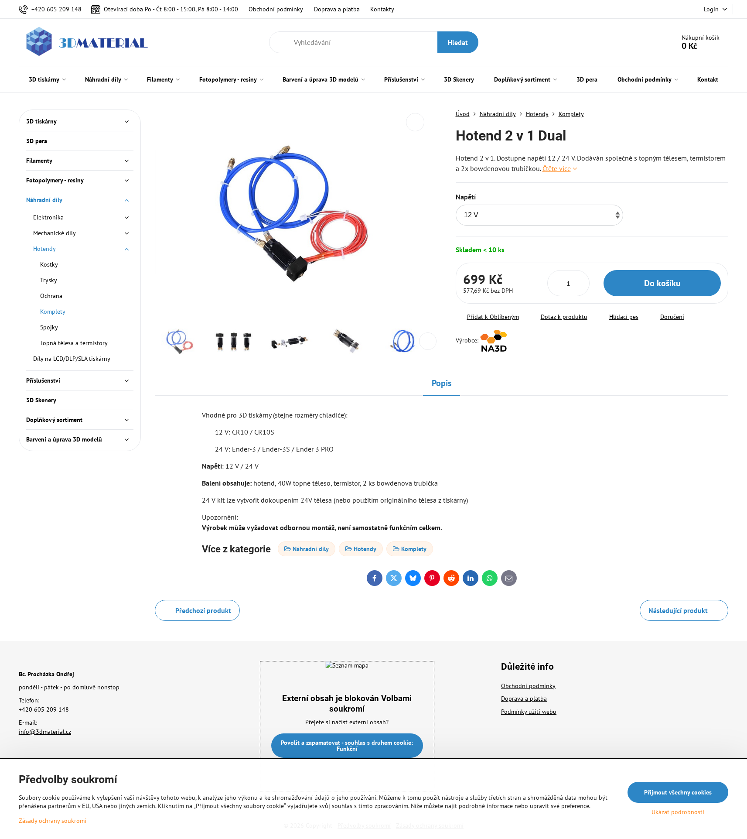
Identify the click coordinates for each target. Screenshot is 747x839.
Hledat (458, 42)
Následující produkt (678, 610)
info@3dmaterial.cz (45, 732)
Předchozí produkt (203, 610)
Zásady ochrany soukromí (52, 821)
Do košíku (662, 283)
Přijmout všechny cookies (678, 792)
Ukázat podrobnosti (677, 812)
